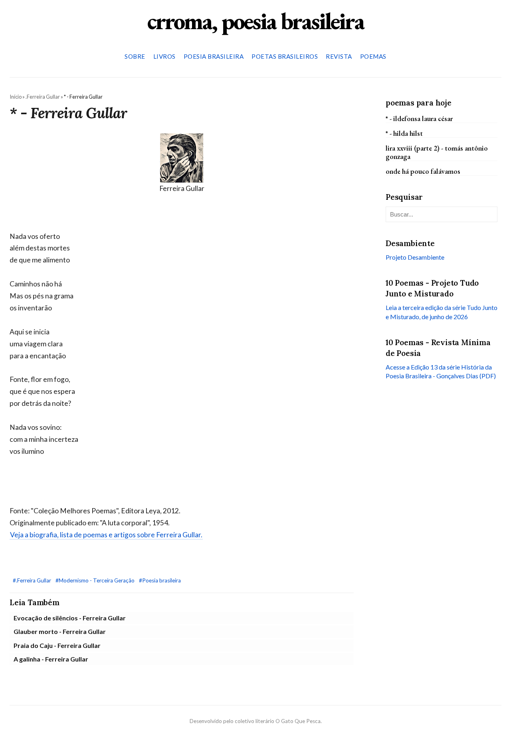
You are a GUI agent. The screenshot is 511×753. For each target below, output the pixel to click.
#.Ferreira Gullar (32, 580)
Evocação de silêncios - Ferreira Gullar (70, 618)
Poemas (373, 56)
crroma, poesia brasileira (255, 20)
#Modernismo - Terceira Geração (95, 580)
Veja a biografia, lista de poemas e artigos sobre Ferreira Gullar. (106, 534)
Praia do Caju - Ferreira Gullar (57, 645)
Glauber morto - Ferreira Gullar (60, 631)
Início (16, 96)
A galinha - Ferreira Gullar (51, 659)
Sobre (135, 56)
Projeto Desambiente (415, 257)
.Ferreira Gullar (43, 96)
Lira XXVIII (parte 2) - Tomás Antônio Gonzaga (437, 152)
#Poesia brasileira (160, 580)
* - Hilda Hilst (404, 132)
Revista (339, 56)
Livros (164, 56)
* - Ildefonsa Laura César (419, 118)
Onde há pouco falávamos (423, 171)
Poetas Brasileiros (285, 56)
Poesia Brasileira (214, 56)
